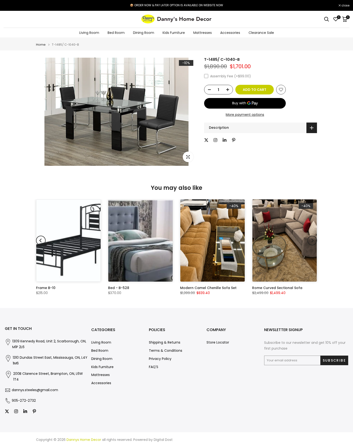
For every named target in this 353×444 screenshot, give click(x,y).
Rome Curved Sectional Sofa (277, 287)
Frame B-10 (45, 287)
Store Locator (218, 342)
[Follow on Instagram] (215, 140)
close (10, 5)
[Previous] (41, 240)
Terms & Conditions (165, 350)
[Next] (312, 240)
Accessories (230, 32)
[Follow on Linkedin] (224, 140)
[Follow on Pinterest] (233, 140)
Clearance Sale (261, 32)
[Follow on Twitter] (206, 140)
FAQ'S (153, 367)
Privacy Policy (160, 359)
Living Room (89, 32)
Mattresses (202, 32)
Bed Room (116, 32)
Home (41, 44)
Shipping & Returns (164, 342)
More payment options (245, 114)
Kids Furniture (174, 32)
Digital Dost (163, 440)
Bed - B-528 (118, 287)
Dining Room (143, 32)
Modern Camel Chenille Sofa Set (208, 287)
